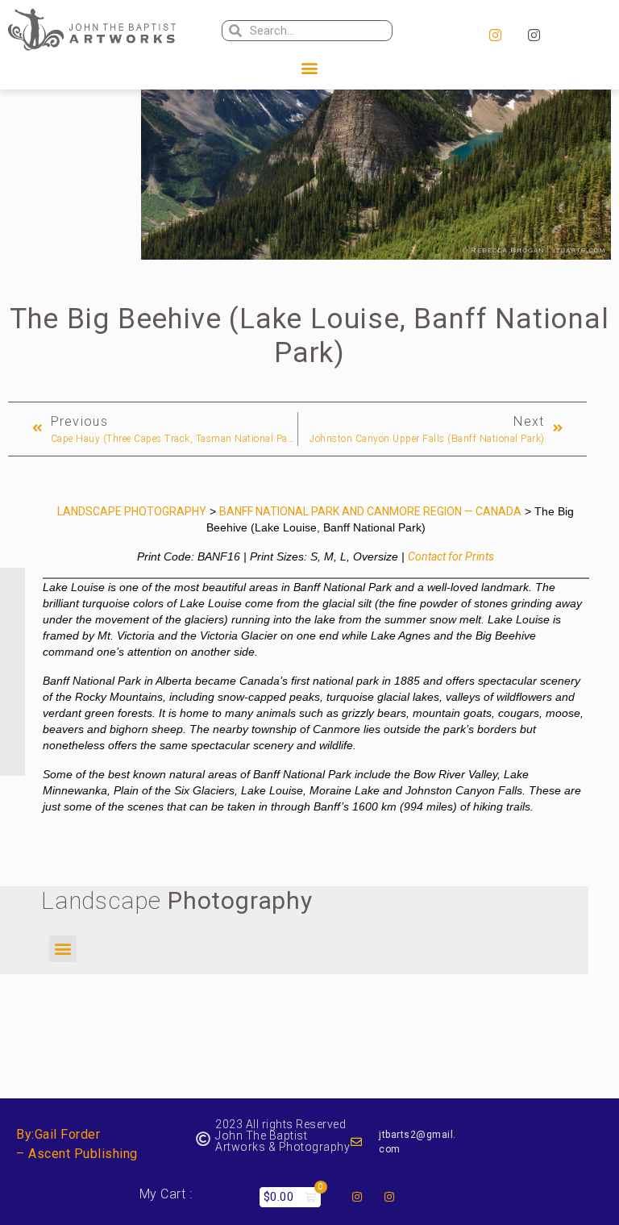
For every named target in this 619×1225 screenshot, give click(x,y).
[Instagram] (495, 35)
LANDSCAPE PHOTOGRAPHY (131, 511)
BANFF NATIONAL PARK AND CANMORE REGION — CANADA (370, 511)
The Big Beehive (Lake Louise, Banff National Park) (309, 335)
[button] (309, 68)
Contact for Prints (451, 556)
